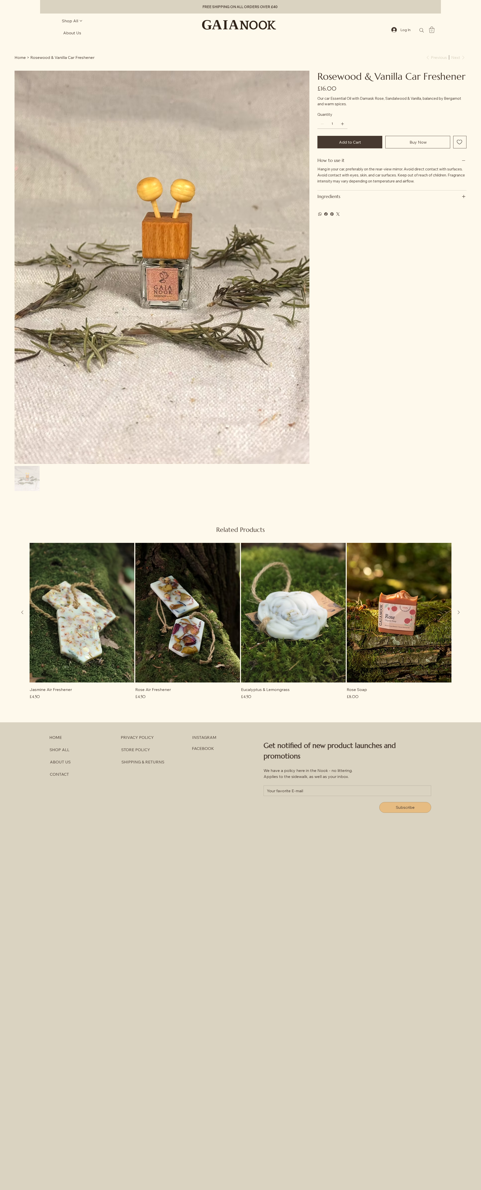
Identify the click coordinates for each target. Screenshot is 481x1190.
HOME (55, 737)
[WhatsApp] (319, 214)
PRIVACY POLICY (137, 737)
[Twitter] (337, 214)
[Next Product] (459, 612)
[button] (431, 30)
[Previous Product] (22, 612)
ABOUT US (60, 761)
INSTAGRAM (204, 737)
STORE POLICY (135, 749)
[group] (240, 621)
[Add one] (342, 124)
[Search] (421, 30)
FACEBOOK (203, 748)
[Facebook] (325, 214)
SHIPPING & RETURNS (143, 761)
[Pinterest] (331, 214)
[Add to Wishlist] (459, 142)
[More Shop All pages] (81, 21)
